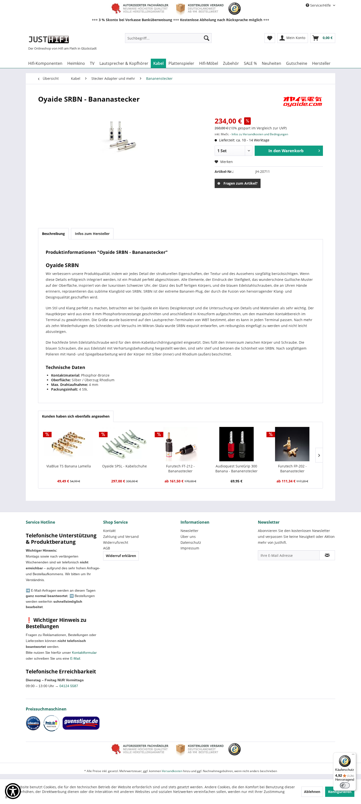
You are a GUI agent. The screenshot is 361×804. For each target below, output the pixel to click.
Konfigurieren (339, 791)
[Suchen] (206, 38)
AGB (106, 548)
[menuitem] (168, 38)
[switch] (345, 785)
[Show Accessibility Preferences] (13, 791)
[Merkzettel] (269, 38)
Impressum (189, 548)
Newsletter (189, 530)
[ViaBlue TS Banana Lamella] (68, 444)
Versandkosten (172, 771)
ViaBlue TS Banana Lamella (68, 466)
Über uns (188, 536)
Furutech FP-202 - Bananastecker (292, 468)
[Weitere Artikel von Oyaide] (302, 103)
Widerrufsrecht (115, 542)
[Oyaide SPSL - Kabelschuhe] (124, 444)
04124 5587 (68, 686)
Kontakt (109, 530)
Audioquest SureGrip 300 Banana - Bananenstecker (236, 468)
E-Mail (75, 658)
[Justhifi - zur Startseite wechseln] (48, 39)
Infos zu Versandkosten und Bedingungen (260, 134)
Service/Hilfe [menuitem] (320, 5)
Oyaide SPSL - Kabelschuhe (124, 466)
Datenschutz (190, 542)
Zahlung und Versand (121, 536)
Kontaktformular (84, 652)
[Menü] (353, 755)
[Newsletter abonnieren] (327, 555)
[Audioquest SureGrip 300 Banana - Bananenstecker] (236, 444)
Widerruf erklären (121, 555)
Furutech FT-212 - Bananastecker (180, 468)
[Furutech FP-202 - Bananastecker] (292, 444)
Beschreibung (53, 233)
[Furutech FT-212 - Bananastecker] (180, 444)
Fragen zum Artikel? (240, 183)
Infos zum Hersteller (92, 233)
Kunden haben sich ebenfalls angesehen (76, 416)
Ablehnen (312, 791)
